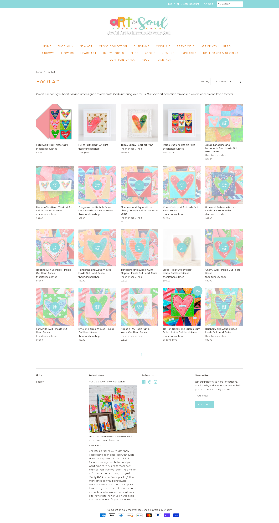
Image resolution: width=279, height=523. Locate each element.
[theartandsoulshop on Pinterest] (149, 382)
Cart (210, 3)
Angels (150, 53)
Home (47, 46)
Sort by (205, 81)
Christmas (141, 46)
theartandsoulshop (138, 510)
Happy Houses (113, 53)
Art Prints (209, 46)
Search (40, 381)
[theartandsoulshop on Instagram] (155, 382)
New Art (86, 46)
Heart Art (88, 53)
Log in (171, 3)
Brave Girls (186, 46)
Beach (228, 46)
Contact (165, 60)
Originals (163, 46)
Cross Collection (113, 46)
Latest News (96, 375)
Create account (190, 3)
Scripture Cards (122, 60)
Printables (189, 53)
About (146, 60)
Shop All (65, 46)
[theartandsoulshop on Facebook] (144, 382)
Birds (135, 53)
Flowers (67, 53)
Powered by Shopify (161, 510)
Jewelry (168, 53)
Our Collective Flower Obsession (107, 381)
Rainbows (47, 53)
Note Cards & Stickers (220, 53)
